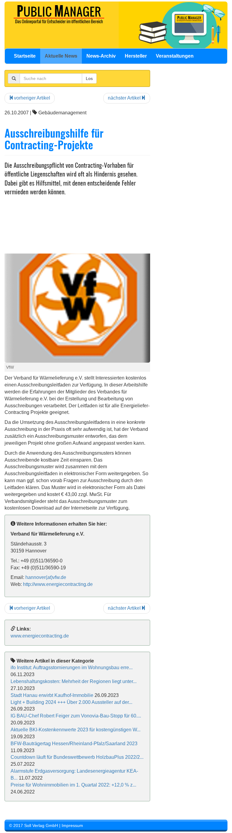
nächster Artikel (124, 97)
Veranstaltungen (175, 56)
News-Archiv (101, 56)
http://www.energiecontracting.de (58, 584)
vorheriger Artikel (32, 97)
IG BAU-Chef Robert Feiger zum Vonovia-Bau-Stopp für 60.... (76, 715)
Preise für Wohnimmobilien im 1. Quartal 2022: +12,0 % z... (73, 784)
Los (89, 78)
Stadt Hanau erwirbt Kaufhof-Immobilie (52, 695)
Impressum (72, 825)
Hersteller (136, 56)
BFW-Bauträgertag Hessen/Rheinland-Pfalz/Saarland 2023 (74, 743)
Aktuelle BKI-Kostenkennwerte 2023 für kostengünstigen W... (75, 729)
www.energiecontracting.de (40, 635)
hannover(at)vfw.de (45, 577)
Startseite (25, 56)
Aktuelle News (61, 56)
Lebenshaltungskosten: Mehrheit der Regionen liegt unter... (74, 681)
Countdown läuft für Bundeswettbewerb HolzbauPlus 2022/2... (77, 757)
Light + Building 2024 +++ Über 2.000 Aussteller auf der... (71, 702)
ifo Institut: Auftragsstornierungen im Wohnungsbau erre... (72, 667)
